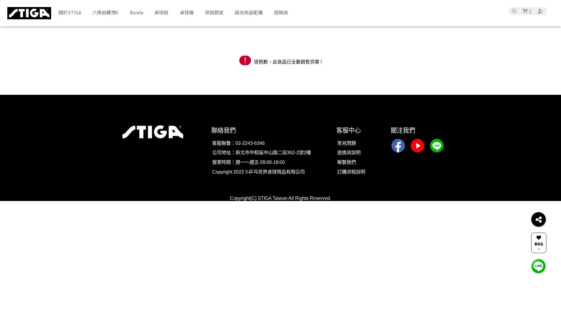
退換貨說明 (349, 152)
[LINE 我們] (538, 265)
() (530, 11)
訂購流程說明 (351, 171)
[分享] (538, 219)
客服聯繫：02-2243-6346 (238, 143)
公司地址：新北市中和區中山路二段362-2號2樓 (261, 152)
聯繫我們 (346, 162)
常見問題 (346, 143)
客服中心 (348, 130)
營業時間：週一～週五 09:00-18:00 (248, 162)
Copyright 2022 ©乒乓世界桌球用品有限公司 (258, 171)
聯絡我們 (223, 130)
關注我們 (403, 130)
